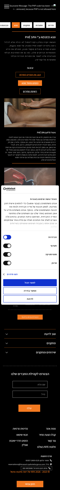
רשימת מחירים (30, 91)
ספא (16, 25)
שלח (29, 408)
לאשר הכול (30, 282)
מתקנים (26, 25)
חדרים (51, 25)
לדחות (30, 299)
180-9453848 (27, 468)
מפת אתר (51, 428)
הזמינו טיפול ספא (30, 83)
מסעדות (39, 25)
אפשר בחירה (30, 291)
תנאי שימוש (22, 435)
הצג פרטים (12, 274)
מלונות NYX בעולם (46, 447)
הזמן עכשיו (30, 484)
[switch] (7, 245)
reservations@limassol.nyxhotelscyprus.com (26, 464)
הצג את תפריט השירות (30, 74)
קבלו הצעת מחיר (47, 435)
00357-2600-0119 (32, 460)
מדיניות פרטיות (20, 428)
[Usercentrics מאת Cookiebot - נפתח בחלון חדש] (15, 189)
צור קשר (52, 440)
